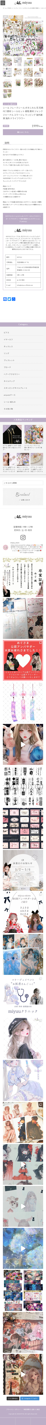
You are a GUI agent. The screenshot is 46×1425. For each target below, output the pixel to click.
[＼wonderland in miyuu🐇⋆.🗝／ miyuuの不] (23, 744)
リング (6, 353)
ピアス (6, 332)
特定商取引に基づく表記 (32, 1409)
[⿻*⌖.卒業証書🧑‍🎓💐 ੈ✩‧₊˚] (23, 576)
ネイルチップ (9, 381)
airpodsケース (10, 395)
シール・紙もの (10, 104)
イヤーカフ (8, 339)
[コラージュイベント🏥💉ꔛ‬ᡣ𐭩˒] (23, 996)
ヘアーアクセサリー (12, 374)
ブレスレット (9, 360)
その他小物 (8, 409)
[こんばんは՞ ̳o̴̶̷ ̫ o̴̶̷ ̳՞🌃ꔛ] (23, 702)
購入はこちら (23, 132)
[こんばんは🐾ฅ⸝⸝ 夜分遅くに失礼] (23, 618)
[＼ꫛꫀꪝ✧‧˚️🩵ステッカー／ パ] (23, 1080)
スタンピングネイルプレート (15, 388)
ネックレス (8, 346)
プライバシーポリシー (13, 1409)
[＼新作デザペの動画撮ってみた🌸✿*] (23, 1248)
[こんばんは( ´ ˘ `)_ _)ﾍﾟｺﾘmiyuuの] (23, 828)
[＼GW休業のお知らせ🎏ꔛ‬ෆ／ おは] (23, 870)
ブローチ (7, 367)
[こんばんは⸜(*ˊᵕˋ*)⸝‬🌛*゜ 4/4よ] (23, 1038)
